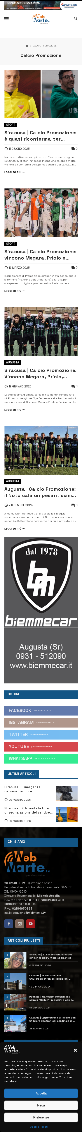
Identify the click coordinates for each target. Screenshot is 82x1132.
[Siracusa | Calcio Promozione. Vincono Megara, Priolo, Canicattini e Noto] (41, 331)
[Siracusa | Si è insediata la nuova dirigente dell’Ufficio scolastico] (15, 960)
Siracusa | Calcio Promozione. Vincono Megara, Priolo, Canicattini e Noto (40, 373)
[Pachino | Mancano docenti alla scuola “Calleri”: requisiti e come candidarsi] (15, 1002)
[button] (75, 1050)
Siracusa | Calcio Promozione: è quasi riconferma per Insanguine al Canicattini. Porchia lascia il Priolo (40, 135)
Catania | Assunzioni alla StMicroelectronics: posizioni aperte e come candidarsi (48, 977)
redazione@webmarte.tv (28, 913)
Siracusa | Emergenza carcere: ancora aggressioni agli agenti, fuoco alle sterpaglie (24, 789)
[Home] (27, 46)
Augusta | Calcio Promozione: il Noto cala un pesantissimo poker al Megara (40, 492)
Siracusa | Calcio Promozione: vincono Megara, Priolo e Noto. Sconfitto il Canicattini (40, 254)
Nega (41, 1105)
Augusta (12, 362)
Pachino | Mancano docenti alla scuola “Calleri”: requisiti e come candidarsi (50, 998)
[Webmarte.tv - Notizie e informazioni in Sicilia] (40, 19)
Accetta (41, 1093)
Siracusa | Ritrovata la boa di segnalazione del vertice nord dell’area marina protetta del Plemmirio (27, 810)
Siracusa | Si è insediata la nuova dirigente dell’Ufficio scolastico (50, 956)
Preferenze (41, 1117)
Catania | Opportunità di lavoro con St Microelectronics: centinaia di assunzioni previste (52, 1019)
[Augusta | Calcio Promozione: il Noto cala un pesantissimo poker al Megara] (41, 450)
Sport (10, 125)
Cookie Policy (39, 1127)
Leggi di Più (12, 172)
